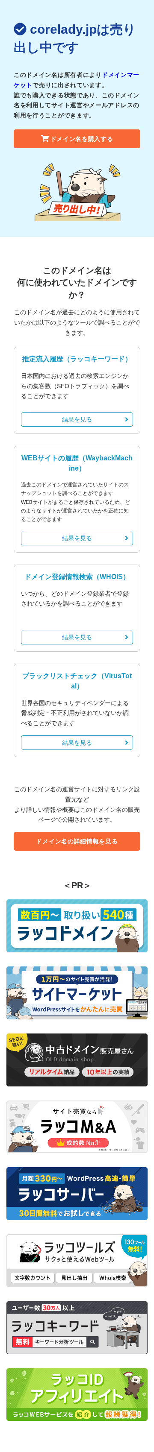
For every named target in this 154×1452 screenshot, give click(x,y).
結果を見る (77, 419)
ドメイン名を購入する (81, 138)
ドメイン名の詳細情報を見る (77, 841)
